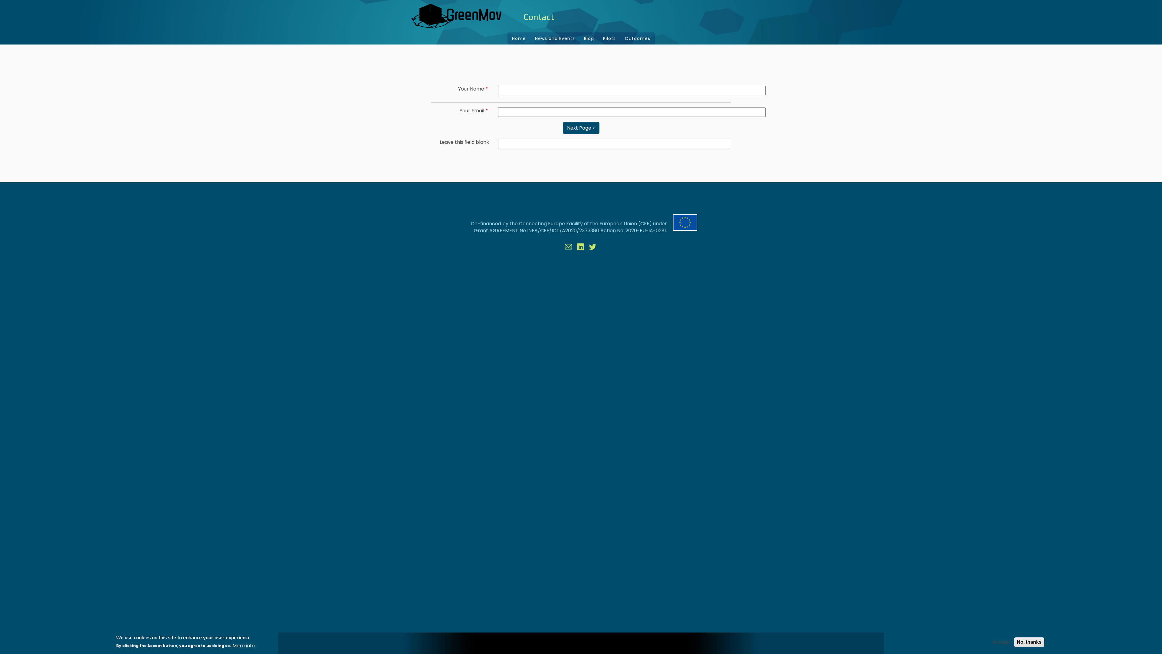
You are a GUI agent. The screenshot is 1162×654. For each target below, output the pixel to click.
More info (243, 645)
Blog (589, 38)
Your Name (471, 89)
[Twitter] (593, 248)
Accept (1001, 642)
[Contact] (569, 248)
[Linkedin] (581, 248)
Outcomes (637, 38)
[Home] (457, 16)
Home (519, 38)
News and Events (555, 38)
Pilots (609, 38)
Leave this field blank (464, 142)
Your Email (472, 110)
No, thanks (1029, 642)
